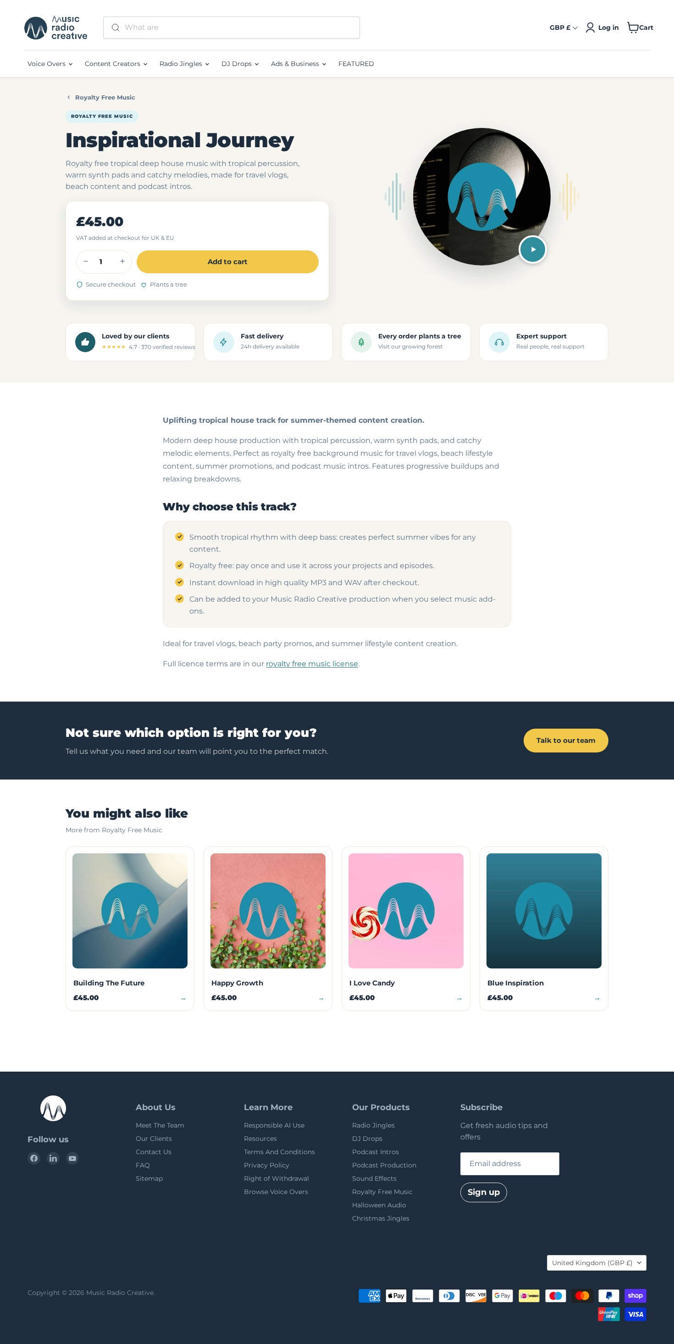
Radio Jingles (182, 64)
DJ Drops (237, 64)
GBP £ (560, 27)
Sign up (484, 1192)
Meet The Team (160, 1125)
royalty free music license (312, 663)
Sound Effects (374, 1178)
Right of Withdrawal (276, 1178)
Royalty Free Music (105, 97)
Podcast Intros (375, 1152)
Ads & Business (296, 64)
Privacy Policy (266, 1165)
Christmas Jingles (380, 1218)
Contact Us (153, 1152)
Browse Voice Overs (276, 1192)
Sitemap (149, 1178)
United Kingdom (592, 1263)
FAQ (143, 1165)
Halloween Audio (379, 1205)
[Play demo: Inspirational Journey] (533, 249)
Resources (260, 1138)
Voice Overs (47, 64)
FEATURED (356, 64)
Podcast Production (384, 1165)
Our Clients (154, 1138)
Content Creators (113, 64)
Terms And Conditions (279, 1152)
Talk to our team (566, 740)
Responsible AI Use (274, 1125)
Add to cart (228, 261)
